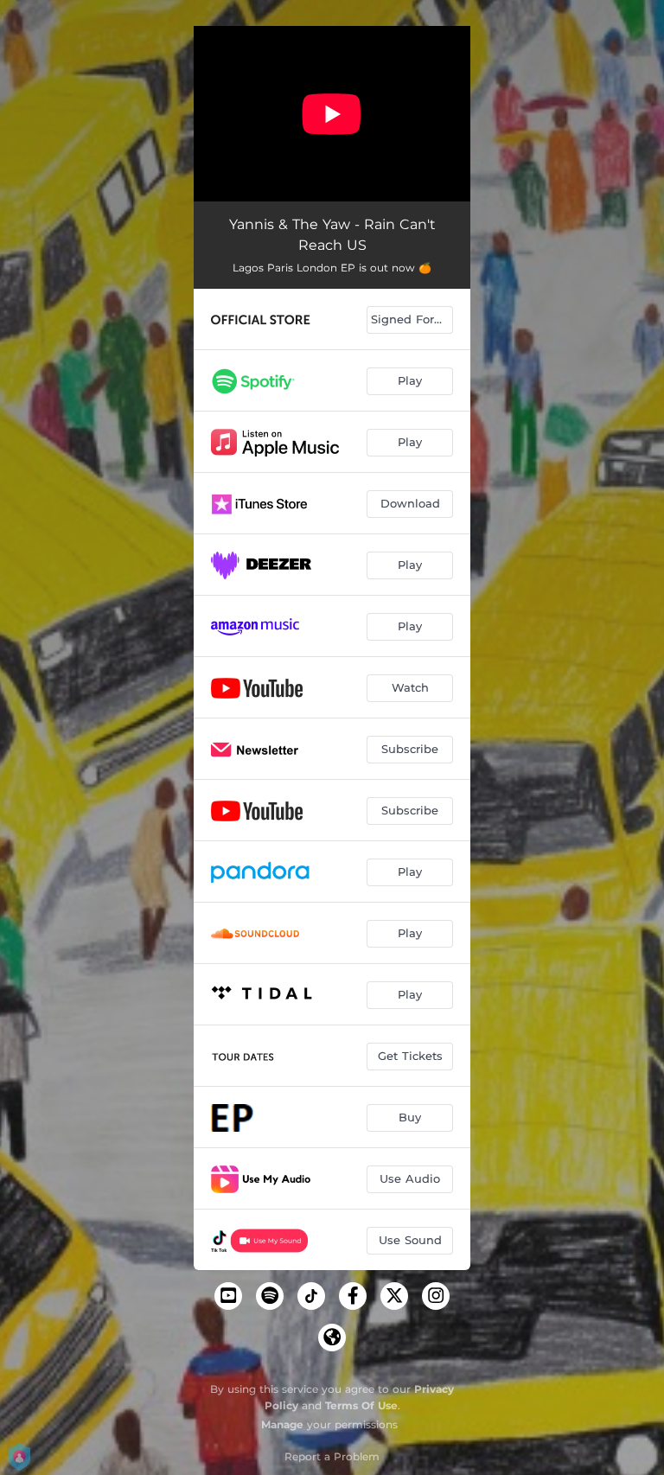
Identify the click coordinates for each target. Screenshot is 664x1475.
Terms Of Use (361, 1405)
